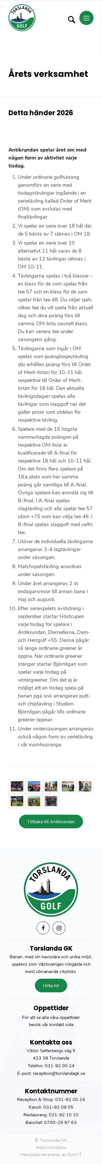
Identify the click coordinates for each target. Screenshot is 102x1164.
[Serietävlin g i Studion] (17, 801)
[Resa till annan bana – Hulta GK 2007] (51, 786)
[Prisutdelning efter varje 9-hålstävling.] (17, 786)
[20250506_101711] (34, 801)
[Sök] (68, 19)
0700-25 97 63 (60, 1122)
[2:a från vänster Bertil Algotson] (51, 801)
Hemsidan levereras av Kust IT (51, 1155)
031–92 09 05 (58, 1107)
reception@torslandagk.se (58, 1073)
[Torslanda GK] (42, 17)
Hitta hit (51, 986)
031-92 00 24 (60, 1066)
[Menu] (86, 18)
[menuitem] (70, 17)
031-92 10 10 (63, 1115)
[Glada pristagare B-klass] (34, 786)
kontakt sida (61, 1025)
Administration (51, 1147)
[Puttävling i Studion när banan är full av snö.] (68, 786)
